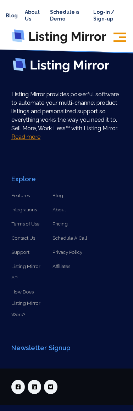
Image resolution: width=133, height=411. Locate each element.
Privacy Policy (67, 252)
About (59, 209)
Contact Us (23, 238)
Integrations (24, 209)
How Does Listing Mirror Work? (25, 303)
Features (20, 195)
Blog (12, 15)
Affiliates (61, 266)
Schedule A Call (69, 238)
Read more (25, 136)
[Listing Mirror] (62, 43)
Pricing (60, 224)
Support (20, 252)
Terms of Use (25, 224)
